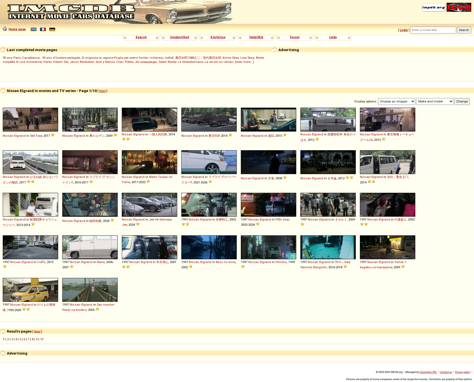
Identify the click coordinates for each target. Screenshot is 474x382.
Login (404, 30)
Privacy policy (462, 371)
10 (41, 339)
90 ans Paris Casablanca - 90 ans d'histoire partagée (41, 58)
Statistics (217, 37)
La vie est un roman (219, 62)
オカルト (341, 219)
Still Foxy (36, 136)
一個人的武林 (158, 134)
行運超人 (400, 219)
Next (102, 91)
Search (141, 37)
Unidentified (179, 37)
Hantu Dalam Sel (55, 62)
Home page (17, 29)
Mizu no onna (226, 262)
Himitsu (281, 262)
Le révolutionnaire (190, 62)
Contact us (446, 371)
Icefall (169, 58)
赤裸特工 (222, 219)
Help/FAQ (256, 37)
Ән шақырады (146, 62)
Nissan (8, 136)
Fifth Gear (282, 219)
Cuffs (41, 262)
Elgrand (20, 136)
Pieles (129, 62)
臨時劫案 (95, 221)
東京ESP (213, 136)
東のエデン (97, 136)
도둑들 (332, 178)
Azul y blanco (105, 62)
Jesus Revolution (82, 62)
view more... (244, 62)
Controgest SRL (428, 371)
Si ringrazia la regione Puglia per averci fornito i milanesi (122, 58)
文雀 (271, 178)
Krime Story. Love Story (238, 58)
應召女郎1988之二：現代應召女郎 (198, 58)
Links (333, 37)
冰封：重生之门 (397, 177)
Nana (101, 262)
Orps (119, 62)
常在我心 (162, 262)
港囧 (271, 136)
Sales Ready (167, 62)
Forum (295, 37)
